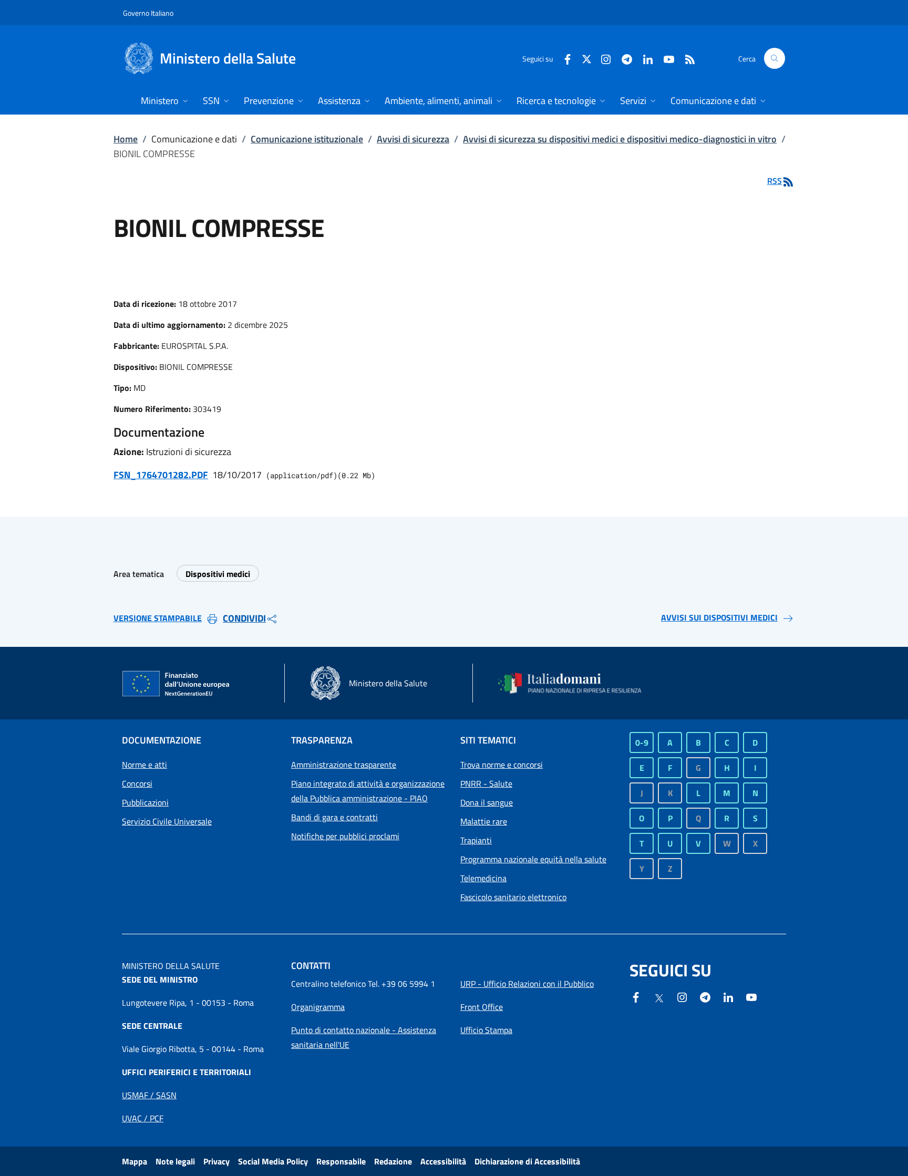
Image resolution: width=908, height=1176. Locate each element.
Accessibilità (443, 1161)
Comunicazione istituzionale (307, 139)
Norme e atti (144, 764)
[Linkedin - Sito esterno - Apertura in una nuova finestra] (643, 58)
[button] (774, 58)
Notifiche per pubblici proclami (345, 836)
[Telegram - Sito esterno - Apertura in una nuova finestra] (705, 996)
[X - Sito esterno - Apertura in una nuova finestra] (586, 58)
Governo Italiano (148, 12)
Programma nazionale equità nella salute (533, 859)
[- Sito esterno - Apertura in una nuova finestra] (751, 996)
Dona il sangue (486, 802)
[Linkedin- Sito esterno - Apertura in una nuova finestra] (728, 996)
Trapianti (476, 840)
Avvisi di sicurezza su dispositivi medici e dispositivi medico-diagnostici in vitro (620, 139)
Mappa (134, 1161)
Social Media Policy (273, 1161)
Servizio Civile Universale (167, 821)
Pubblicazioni (145, 802)
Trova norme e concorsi (501, 764)
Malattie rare (483, 821)
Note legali (175, 1161)
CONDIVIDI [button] (244, 618)
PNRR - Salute (486, 783)
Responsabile (341, 1161)
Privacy (216, 1161)
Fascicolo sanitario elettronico (513, 897)
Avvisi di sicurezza (413, 139)
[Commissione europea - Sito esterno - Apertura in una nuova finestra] (176, 684)
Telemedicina (483, 878)
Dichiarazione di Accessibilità (527, 1161)
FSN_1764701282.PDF (160, 475)
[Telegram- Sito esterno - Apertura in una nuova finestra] (622, 58)
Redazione (393, 1161)
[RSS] (685, 58)
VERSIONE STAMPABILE (157, 618)
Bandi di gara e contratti (334, 817)
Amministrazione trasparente (343, 764)
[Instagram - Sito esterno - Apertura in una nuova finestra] (601, 58)
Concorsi (137, 783)
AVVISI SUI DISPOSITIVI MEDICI (719, 617)
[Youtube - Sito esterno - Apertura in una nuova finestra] (664, 58)
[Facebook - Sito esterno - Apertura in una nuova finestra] (563, 58)
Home (125, 139)
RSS (774, 180)
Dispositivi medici (217, 574)
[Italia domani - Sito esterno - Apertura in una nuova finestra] (576, 683)
